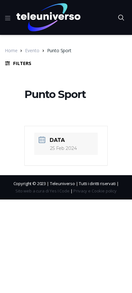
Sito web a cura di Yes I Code (42, 191)
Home (11, 50)
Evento (32, 50)
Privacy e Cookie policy (95, 191)
